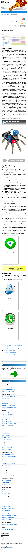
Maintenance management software (9, 515)
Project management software (8, 391)
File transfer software (6, 493)
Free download (10, 252)
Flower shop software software (8, 400)
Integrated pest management (8, 517)
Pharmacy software (6, 435)
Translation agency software (7, 508)
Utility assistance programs (7, 503)
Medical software (5, 430)
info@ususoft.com (4, 544)
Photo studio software (6, 449)
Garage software (5, 482)
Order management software (8, 387)
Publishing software (6, 473)
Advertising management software (9, 475)
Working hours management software (9, 524)
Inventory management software (8, 405)
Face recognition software (7, 498)
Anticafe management (6, 519)
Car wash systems (6, 484)
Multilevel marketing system (7, 425)
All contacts (10, 328)
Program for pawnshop (6, 421)
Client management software (8, 386)
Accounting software (5, 535)
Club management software (7, 459)
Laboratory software (6, 437)
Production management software (9, 396)
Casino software (5, 416)
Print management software (7, 472)
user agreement (10, 547)
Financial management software (8, 412)
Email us (10, 298)
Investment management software (9, 417)
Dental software (5, 431)
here (3, 278)
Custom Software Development (8, 529)
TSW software (5, 403)
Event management (6, 467)
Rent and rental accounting (9, 354)
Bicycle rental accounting (9, 355)
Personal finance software (7, 414)
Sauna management (6, 461)
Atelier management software (8, 447)
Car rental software (6, 510)
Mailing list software (6, 489)
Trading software (5, 398)
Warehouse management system (9, 401)
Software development (5, 533)
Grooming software (6, 445)
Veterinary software (6, 433)
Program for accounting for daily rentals (12, 346)
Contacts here (17, 269)
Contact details (3, 539)
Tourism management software (8, 463)
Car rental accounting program (10, 350)
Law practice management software (9, 504)
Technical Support (4, 538)
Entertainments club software (8, 458)
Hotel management (6, 465)
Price (2, 536)
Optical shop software (6, 439)
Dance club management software (9, 456)
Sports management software (8, 454)
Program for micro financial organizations (10, 423)
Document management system (8, 389)
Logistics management (6, 480)
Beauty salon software (6, 444)
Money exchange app (6, 419)
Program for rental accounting (10, 352)
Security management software (8, 512)
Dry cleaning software (6, 513)
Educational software (6, 506)
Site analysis (4, 491)
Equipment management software (9, 407)
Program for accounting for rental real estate (13, 345)
